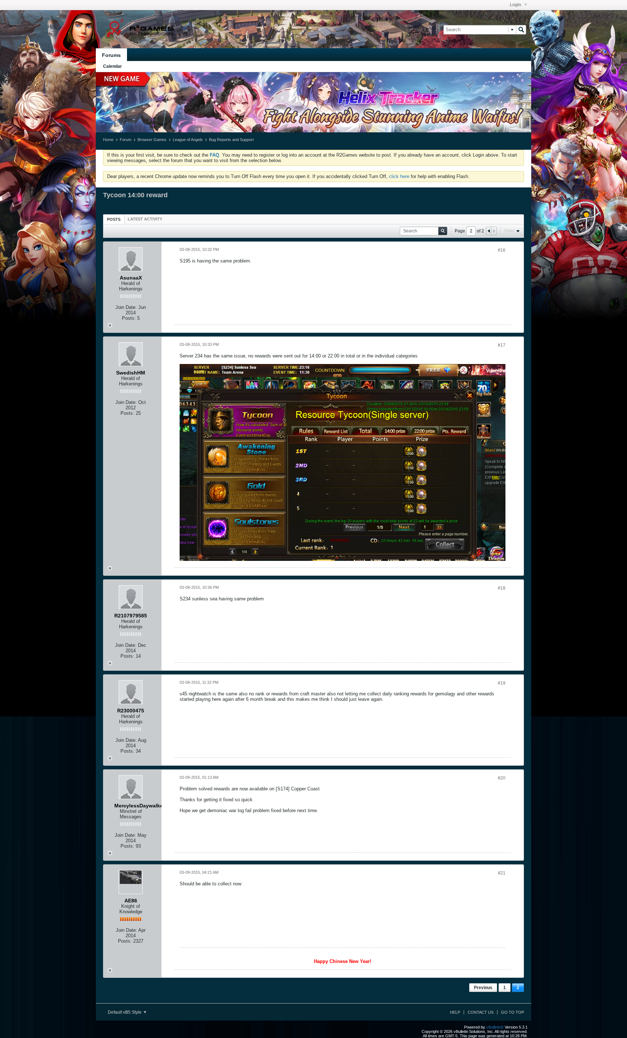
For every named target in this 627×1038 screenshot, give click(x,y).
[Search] (521, 29)
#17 (501, 345)
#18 (501, 588)
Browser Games (152, 139)
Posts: (129, 318)
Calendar (112, 66)
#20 (501, 778)
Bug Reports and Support (231, 139)
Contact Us (480, 1012)
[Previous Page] (488, 231)
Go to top (512, 1012)
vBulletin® (495, 1027)
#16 (501, 250)
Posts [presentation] (113, 219)
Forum (125, 139)
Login (516, 4)
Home (108, 139)
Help (455, 1012)
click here (399, 176)
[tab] (113, 219)
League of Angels (188, 139)
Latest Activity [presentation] (145, 219)
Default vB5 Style (125, 1012)
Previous (483, 987)
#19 (501, 683)
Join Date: (126, 307)
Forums (111, 55)
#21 (501, 873)
